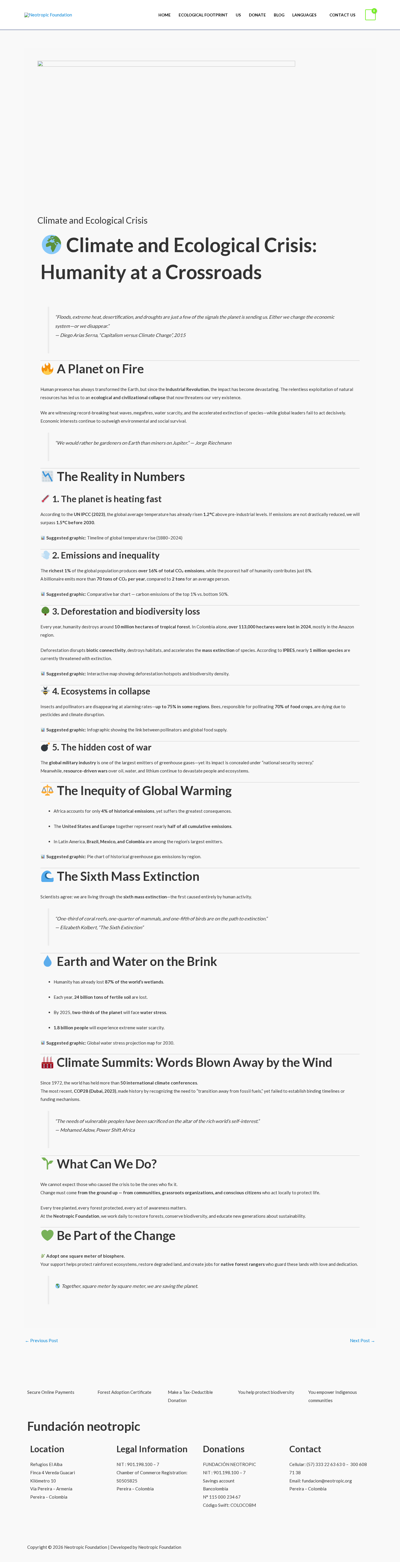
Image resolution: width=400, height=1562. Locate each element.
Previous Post (41, 1340)
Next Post (362, 1340)
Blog (279, 15)
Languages (304, 15)
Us (238, 15)
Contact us (342, 15)
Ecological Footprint (203, 15)
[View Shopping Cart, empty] (370, 14)
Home (164, 15)
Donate (257, 15)
